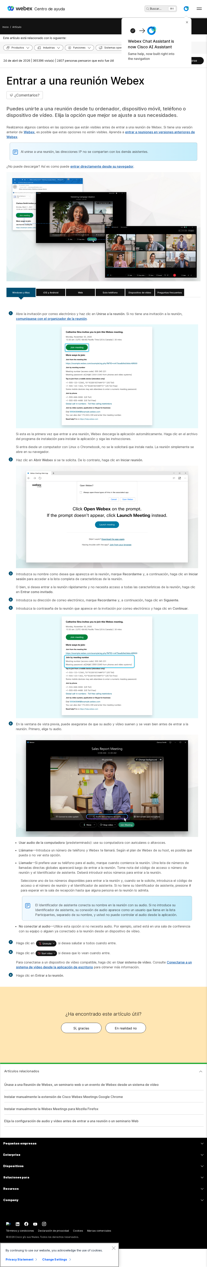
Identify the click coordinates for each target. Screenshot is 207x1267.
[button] (186, 8)
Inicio (5, 27)
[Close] (114, 1248)
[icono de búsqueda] (147, 8)
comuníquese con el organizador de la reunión (51, 319)
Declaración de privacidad (53, 1230)
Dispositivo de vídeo (140, 292)
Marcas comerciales (99, 1230)
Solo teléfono (110, 292)
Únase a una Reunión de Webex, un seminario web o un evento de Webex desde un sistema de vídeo (81, 1085)
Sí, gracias (81, 1028)
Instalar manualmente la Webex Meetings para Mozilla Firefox (51, 1109)
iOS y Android (50, 292)
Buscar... (156, 8)
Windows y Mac (21, 292)
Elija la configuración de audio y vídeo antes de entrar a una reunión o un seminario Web (71, 1121)
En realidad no (126, 1028)
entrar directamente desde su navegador (101, 166)
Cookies (78, 1230)
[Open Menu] (199, 8)
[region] (59, 1255)
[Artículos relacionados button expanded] (201, 1071)
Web (80, 292)
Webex (29, 132)
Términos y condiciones (20, 1230)
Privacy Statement (19, 1259)
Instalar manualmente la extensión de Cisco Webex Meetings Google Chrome (63, 1097)
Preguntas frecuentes (169, 292)
